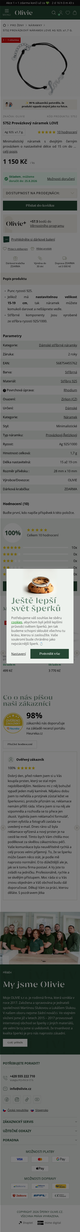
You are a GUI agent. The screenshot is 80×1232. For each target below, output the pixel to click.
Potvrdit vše (49, 653)
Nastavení (18, 654)
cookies (16, 622)
